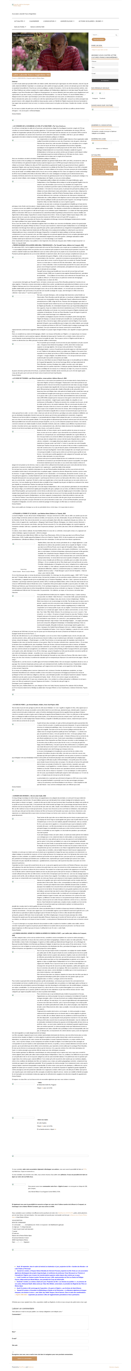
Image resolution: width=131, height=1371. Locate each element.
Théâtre (110, 174)
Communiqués (110, 159)
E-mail (14, 1338)
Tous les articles (99, 39)
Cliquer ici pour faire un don (100, 49)
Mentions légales (114, 1367)
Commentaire (16, 1314)
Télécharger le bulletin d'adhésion (101, 129)
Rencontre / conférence (99, 174)
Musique (114, 167)
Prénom (94, 61)
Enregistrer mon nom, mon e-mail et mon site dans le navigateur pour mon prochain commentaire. (42, 1354)
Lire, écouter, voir (98, 167)
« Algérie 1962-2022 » (21, 1294)
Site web (14, 1345)
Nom (14, 1331)
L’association (48, 21)
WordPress (22, 1367)
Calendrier (34, 21)
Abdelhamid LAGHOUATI (65, 1213)
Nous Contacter (37, 27)
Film (102, 162)
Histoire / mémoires (110, 162)
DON (84, 1169)
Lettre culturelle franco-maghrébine (23, 35)
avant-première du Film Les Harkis (65, 1277)
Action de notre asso (99, 159)
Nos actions (19, 27)
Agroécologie (67, 21)
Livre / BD (107, 167)
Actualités (18, 21)
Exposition (96, 162)
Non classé (96, 169)
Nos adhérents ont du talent (109, 169)
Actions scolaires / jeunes (90, 21)
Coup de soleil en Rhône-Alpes (35, 78)
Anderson (31, 1367)
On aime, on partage (99, 172)
